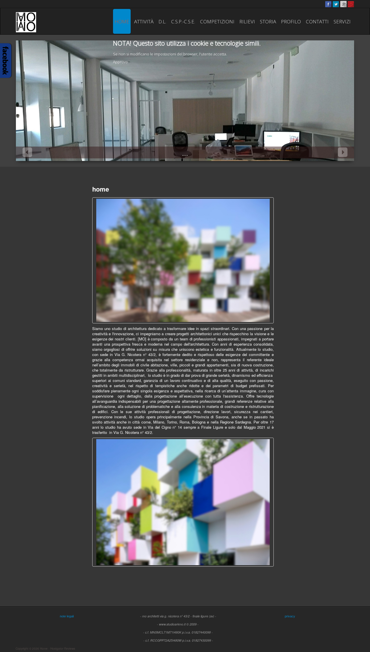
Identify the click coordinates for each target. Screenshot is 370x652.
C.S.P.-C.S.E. (183, 21)
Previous (27, 152)
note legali (67, 616)
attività (143, 21)
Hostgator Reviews (62, 649)
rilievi (247, 21)
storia (268, 21)
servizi (342, 21)
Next (342, 152)
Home (44, 649)
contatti (317, 21)
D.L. (162, 21)
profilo (291, 21)
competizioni (217, 21)
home (121, 21)
